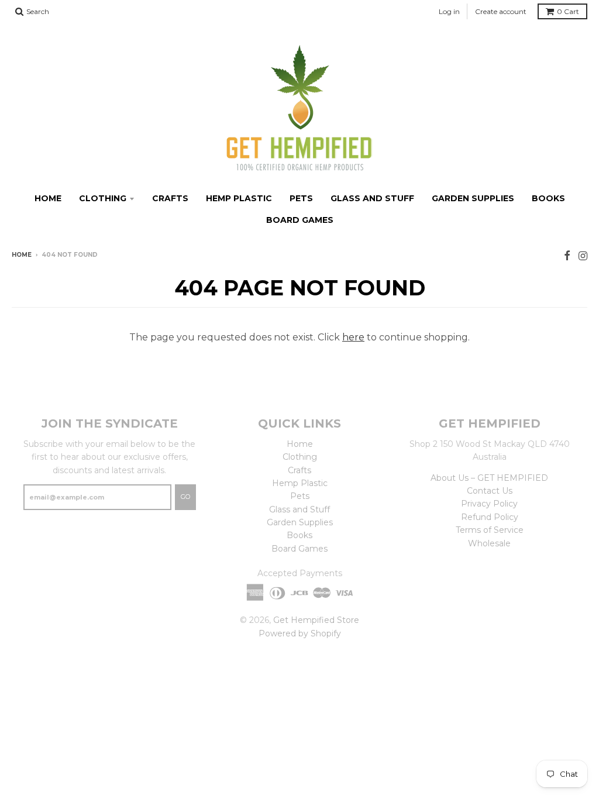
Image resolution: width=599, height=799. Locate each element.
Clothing (102, 198)
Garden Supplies (473, 198)
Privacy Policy (489, 503)
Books (548, 198)
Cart (568, 11)
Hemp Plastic (239, 198)
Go (185, 497)
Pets (301, 198)
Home (48, 198)
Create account (500, 11)
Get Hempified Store (316, 620)
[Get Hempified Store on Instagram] (583, 255)
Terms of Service (490, 530)
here (353, 337)
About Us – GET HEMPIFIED (489, 478)
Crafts (170, 198)
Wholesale (489, 543)
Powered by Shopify (300, 633)
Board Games (299, 220)
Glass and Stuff (372, 198)
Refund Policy (489, 517)
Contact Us (489, 490)
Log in (449, 11)
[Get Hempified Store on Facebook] (567, 255)
